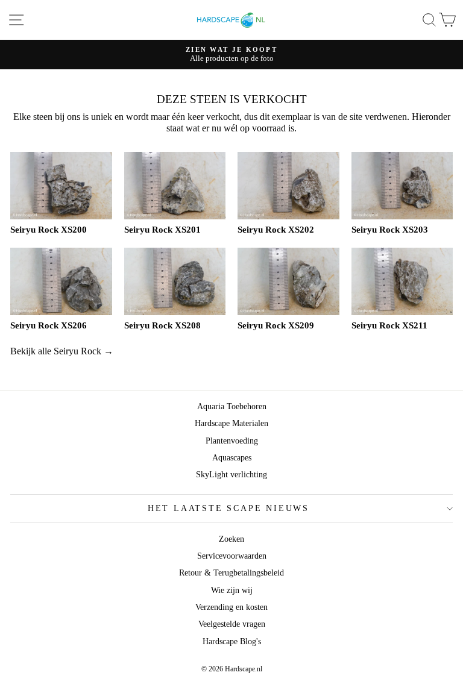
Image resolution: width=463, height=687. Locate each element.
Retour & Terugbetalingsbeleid (231, 572)
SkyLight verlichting (231, 474)
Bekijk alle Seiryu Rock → (61, 351)
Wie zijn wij (232, 590)
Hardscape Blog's (232, 641)
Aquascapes (231, 457)
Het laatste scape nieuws (228, 508)
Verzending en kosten (231, 607)
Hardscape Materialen (231, 423)
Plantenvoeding (232, 440)
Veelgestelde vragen (231, 624)
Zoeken (231, 539)
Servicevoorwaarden (231, 555)
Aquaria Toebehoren (231, 406)
